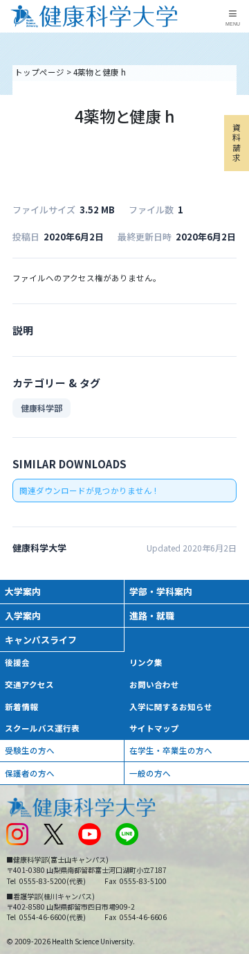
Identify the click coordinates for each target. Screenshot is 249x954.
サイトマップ (154, 728)
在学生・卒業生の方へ (170, 750)
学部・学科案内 (160, 591)
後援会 (17, 662)
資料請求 (236, 142)
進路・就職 (151, 615)
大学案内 (23, 591)
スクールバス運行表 (42, 728)
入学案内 (23, 615)
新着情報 (21, 706)
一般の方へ (150, 773)
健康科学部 (41, 408)
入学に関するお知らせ (170, 706)
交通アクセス (29, 684)
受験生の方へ (30, 750)
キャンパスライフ (41, 639)
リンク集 (146, 662)
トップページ (39, 72)
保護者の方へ (30, 773)
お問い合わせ (154, 684)
